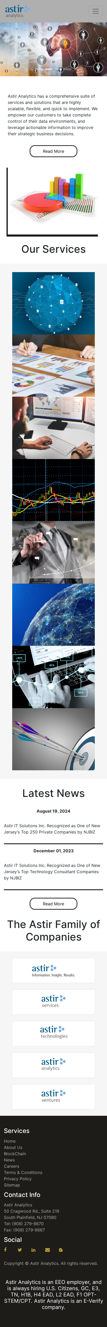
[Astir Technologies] (53, 1033)
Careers (11, 1166)
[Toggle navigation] (95, 11)
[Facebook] (10, 1250)
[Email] (51, 1250)
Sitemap (12, 1185)
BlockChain (15, 1153)
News (9, 1159)
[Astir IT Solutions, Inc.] (53, 970)
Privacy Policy (18, 1178)
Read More (53, 151)
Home (10, 1141)
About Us (13, 1147)
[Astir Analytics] (18, 11)
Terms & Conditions (23, 1172)
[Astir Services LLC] (53, 1002)
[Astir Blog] (65, 1250)
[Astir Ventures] (53, 1097)
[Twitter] (24, 1250)
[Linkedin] (37, 1250)
